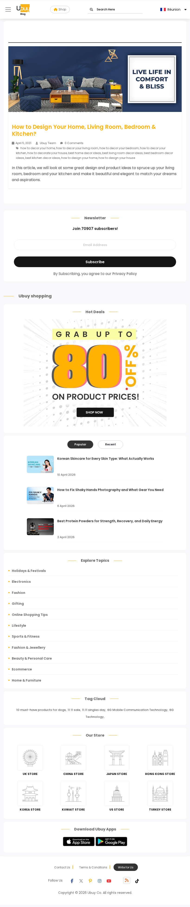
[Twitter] (81, 880)
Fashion (18, 592)
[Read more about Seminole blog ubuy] (23, 9)
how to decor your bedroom (119, 148)
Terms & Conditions (93, 867)
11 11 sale (74, 710)
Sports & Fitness (26, 636)
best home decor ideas (84, 153)
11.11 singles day (93, 710)
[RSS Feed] (126, 880)
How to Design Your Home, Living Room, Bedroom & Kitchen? (84, 130)
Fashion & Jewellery (28, 647)
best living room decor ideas (122, 153)
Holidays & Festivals (29, 570)
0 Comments (73, 143)
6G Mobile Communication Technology (137, 710)
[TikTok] (137, 880)
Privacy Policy (124, 273)
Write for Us (125, 867)
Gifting (18, 603)
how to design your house (116, 158)
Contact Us (62, 867)
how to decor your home (37, 148)
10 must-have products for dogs (41, 710)
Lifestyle (19, 625)
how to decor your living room (77, 148)
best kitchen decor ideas (42, 158)
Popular (80, 444)
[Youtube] (109, 880)
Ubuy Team (48, 143)
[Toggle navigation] (8, 9)
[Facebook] (72, 880)
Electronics (21, 581)
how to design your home (79, 158)
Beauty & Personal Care (32, 658)
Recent (110, 444)
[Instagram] (99, 880)
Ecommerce (22, 669)
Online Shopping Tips (30, 614)
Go (91, 9)
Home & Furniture (26, 680)
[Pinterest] (90, 880)
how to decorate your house (47, 153)
